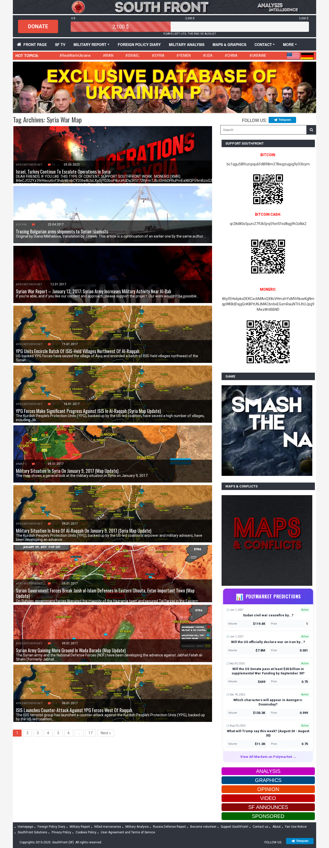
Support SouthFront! (234, 826)
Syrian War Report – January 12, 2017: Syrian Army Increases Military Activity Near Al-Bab (93, 291)
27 (37, 224)
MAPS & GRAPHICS (229, 44)
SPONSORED (268, 816)
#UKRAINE (257, 55)
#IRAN (108, 55)
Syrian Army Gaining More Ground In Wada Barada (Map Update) (71, 650)
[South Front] (164, 7)
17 (37, 464)
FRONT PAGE (35, 44)
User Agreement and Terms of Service (128, 832)
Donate (38, 26)
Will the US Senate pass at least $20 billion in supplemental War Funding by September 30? (268, 671)
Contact (263, 44)
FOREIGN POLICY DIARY (139, 44)
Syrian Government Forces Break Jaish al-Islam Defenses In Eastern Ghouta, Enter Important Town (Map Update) (105, 593)
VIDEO (268, 798)
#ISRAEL (132, 55)
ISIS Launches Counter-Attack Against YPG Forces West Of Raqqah (74, 710)
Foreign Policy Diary (51, 826)
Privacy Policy (61, 832)
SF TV (60, 44)
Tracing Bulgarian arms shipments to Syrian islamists (62, 231)
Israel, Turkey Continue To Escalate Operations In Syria (63, 171)
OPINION (268, 789)
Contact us (260, 826)
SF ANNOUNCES (268, 807)
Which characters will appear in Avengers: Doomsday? (268, 702)
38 (53, 164)
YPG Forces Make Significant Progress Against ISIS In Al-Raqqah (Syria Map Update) (88, 411)
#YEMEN (183, 55)
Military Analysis (186, 44)
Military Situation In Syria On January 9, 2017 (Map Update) (67, 470)
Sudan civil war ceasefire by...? (268, 615)
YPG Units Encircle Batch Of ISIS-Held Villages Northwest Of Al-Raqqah (77, 351)
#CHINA (231, 55)
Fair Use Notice (296, 826)
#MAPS (21, 464)
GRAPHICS (268, 780)
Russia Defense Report (169, 826)
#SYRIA (158, 55)
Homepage (25, 826)
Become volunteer (203, 826)
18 (53, 404)
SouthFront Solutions (32, 832)
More (288, 44)
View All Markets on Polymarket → (268, 757)
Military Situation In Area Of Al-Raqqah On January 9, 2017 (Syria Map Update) (83, 530)
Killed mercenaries (107, 826)
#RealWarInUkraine (75, 55)
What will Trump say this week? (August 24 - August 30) (268, 733)
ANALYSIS (268, 771)
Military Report (90, 44)
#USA (208, 55)
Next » (106, 733)
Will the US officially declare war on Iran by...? (268, 642)
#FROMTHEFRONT (29, 164)
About (276, 826)
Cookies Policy (86, 832)
